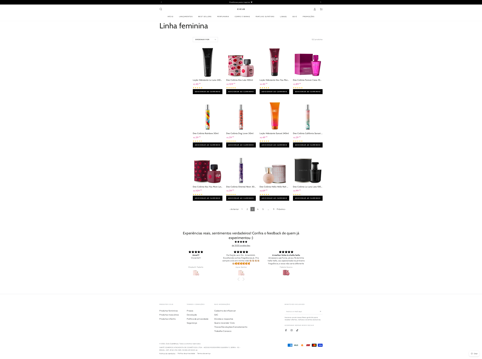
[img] (241, 242)
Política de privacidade (197, 319)
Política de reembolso (167, 353)
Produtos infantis (167, 319)
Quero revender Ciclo (224, 323)
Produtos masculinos (169, 314)
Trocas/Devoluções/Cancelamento (230, 327)
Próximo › (281, 209)
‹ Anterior (234, 209)
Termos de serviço (204, 353)
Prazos (190, 310)
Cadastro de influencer (225, 310)
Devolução (192, 314)
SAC (216, 314)
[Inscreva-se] (321, 311)
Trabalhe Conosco (222, 331)
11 (273, 209)
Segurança (192, 323)
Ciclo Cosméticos (172, 344)
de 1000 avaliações (241, 245)
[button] (161, 9)
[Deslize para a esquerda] (161, 2)
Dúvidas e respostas (223, 319)
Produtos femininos (168, 310)
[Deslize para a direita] (320, 2)
